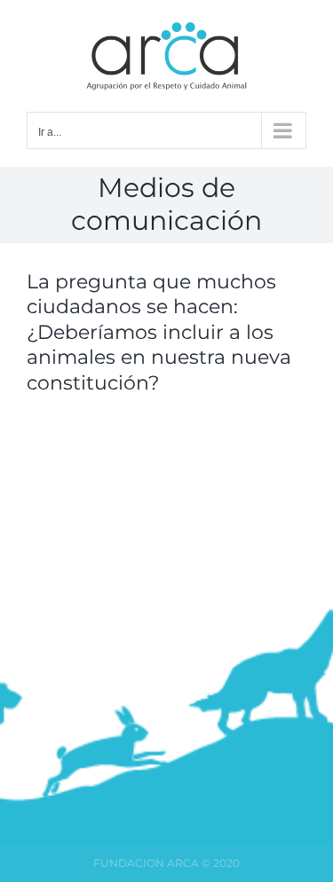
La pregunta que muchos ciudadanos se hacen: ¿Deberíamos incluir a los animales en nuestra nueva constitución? (159, 332)
